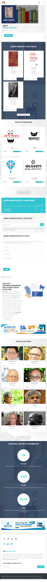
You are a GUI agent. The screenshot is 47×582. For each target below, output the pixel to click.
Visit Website (7, 318)
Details (6, 79)
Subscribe (40, 566)
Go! (42, 224)
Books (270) (5, 387)
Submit (6, 269)
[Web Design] (23, 277)
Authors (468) (16, 151)
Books (27, 6)
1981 (27, 151)
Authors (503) (39, 151)
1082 (5, 151)
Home (18, 6)
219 (27, 181)
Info (12, 365)
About (22, 6)
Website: (19, 22)
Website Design (8, 578)
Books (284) (27, 365)
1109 (5, 181)
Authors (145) (39, 181)
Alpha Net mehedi (11, 576)
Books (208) (27, 409)
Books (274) (27, 387)
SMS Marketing (16, 297)
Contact (18, 9)
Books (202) (27, 430)
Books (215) (5, 409)
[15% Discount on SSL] (23, 329)
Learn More (7, 210)
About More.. (9, 35)
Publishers (32, 6)
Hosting (19, 578)
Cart (13, 79)
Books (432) (5, 365)
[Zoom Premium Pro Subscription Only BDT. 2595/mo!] (23, 525)
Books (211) (5, 430)
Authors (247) (16, 181)
